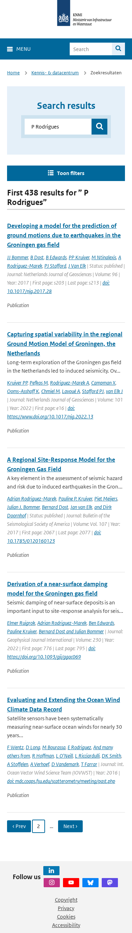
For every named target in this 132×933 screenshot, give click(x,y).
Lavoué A (71, 391)
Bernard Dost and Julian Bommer (71, 631)
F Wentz (15, 747)
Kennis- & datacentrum (55, 73)
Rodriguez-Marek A (69, 382)
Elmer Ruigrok (21, 623)
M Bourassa (53, 747)
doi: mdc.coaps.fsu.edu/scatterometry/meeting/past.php (61, 781)
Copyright (66, 899)
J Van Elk (77, 265)
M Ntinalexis (104, 257)
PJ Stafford (55, 265)
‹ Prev (19, 826)
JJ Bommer (17, 257)
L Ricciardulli (87, 755)
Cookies (66, 916)
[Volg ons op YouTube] (71, 883)
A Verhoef (39, 764)
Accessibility (66, 925)
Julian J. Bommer (23, 507)
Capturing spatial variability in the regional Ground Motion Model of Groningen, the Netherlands (64, 343)
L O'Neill (64, 755)
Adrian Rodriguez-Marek (31, 498)
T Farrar (89, 764)
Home (13, 73)
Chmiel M (50, 391)
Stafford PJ (93, 391)
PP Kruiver (79, 257)
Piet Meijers (105, 498)
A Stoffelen (17, 764)
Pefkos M (39, 382)
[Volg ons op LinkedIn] (51, 871)
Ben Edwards (101, 623)
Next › (70, 826)
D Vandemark (65, 764)
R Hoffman (43, 755)
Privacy (66, 908)
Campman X (103, 382)
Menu (23, 48)
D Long (33, 747)
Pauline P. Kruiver (75, 498)
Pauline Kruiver (22, 631)
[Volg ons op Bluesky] (90, 883)
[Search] (118, 49)
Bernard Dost (55, 507)
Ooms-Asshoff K (23, 391)
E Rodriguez (79, 747)
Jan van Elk (81, 507)
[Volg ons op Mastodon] (109, 883)
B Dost (37, 257)
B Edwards (56, 257)
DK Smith (111, 755)
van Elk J (114, 391)
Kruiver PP (17, 382)
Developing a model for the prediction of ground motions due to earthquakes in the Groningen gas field (64, 235)
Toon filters (70, 173)
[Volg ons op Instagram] (51, 883)
